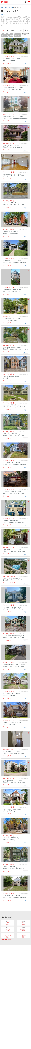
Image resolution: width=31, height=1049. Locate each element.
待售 (6, 7)
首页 (2, 7)
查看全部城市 (6, 939)
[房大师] (4, 2)
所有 (2, 30)
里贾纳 (11, 7)
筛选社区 (4, 14)
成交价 (13, 30)
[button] (28, 40)
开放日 (7, 30)
